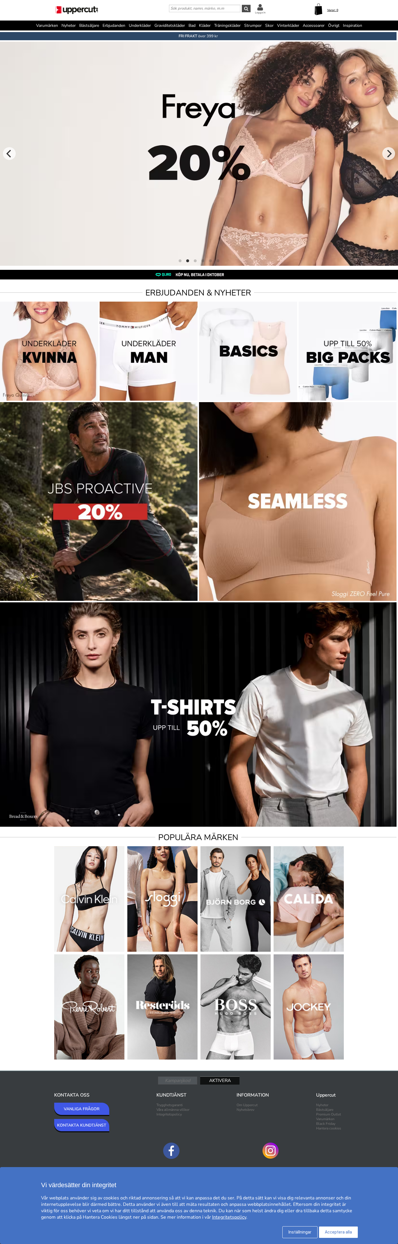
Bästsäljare (89, 25)
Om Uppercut (247, 1105)
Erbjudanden (114, 25)
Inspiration (352, 25)
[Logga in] (260, 7)
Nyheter (68, 25)
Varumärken (47, 25)
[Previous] (9, 153)
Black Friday (325, 1123)
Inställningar (299, 1232)
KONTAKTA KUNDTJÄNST (81, 1125)
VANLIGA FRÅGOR (81, 1109)
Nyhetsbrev (245, 1109)
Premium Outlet (328, 1114)
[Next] (388, 153)
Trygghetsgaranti (169, 1105)
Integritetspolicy (169, 1114)
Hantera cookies (328, 1128)
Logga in (260, 12)
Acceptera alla (338, 1232)
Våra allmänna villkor (172, 1109)
